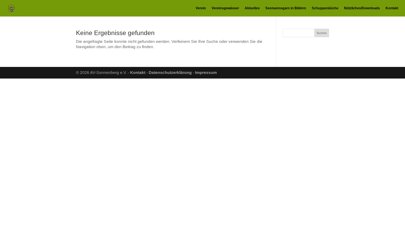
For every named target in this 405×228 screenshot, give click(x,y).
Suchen (322, 33)
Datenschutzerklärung (170, 72)
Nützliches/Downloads (362, 8)
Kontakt (392, 8)
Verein (201, 8)
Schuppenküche (325, 8)
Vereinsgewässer (225, 8)
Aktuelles (252, 8)
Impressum (206, 72)
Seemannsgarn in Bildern (285, 8)
